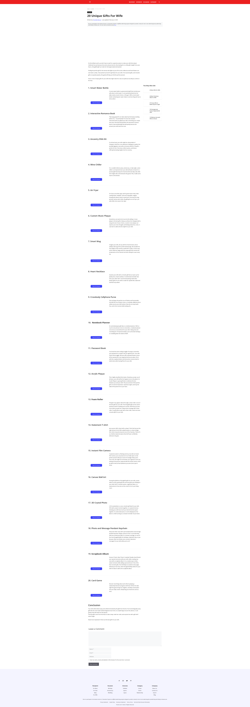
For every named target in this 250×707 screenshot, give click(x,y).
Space (125, 692)
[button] (90, 2)
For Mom (95, 688)
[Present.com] (97, 1)
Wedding (110, 692)
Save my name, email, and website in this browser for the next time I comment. (110, 660)
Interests (139, 2)
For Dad (95, 690)
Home (88, 8)
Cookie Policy (112, 702)
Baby (95, 692)
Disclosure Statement (121, 702)
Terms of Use (130, 702)
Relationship (140, 692)
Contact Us (154, 690)
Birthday (110, 688)
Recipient (132, 2)
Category (153, 2)
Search (154, 692)
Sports (125, 690)
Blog (155, 695)
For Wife (92, 8)
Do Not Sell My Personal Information (142, 702)
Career (140, 688)
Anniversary (110, 690)
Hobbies (125, 688)
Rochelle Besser (97, 20)
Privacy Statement (104, 702)
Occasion (146, 2)
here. (115, 25)
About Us (154, 688)
